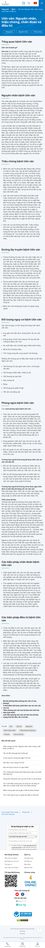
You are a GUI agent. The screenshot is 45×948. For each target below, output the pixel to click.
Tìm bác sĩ (8, 864)
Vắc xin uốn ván (18, 734)
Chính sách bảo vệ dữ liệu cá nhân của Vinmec (22, 929)
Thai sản (6, 734)
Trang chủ (5, 9)
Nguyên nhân (23, 32)
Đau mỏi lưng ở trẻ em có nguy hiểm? (16, 767)
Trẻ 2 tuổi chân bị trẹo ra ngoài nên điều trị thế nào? (21, 795)
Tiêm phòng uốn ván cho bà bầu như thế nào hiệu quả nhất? (21, 711)
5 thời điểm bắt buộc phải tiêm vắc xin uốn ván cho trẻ (22, 707)
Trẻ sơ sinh (7, 282)
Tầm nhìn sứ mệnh (10, 858)
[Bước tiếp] (21, 905)
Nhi (11, 726)
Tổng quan (9, 32)
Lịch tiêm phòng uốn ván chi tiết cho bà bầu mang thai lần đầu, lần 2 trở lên (20, 716)
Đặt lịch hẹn (28, 867)
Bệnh (13, 9)
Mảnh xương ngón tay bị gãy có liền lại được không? (21, 790)
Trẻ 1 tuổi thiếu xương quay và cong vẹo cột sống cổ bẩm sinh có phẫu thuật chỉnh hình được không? (21, 785)
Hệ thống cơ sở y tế (11, 861)
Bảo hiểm (27, 864)
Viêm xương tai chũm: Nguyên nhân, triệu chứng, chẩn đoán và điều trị (22, 747)
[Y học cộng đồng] (21, 901)
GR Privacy (22, 931)
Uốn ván (19, 726)
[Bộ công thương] (22, 914)
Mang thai (29, 726)
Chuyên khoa (28, 858)
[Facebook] (22, 894)
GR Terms (22, 933)
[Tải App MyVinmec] (10, 880)
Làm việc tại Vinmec (11, 867)
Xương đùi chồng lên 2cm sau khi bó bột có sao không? (22, 779)
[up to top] (40, 930)
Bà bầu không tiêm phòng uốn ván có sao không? (19, 702)
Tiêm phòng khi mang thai (27, 730)
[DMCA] (22, 920)
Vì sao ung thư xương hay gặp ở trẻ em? (17, 758)
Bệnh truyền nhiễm (9, 730)
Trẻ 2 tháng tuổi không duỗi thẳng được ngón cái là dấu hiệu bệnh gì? (22, 773)
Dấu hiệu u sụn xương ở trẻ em (13, 763)
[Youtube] (17, 894)
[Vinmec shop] (30, 880)
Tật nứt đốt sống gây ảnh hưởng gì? (15, 753)
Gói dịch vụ (28, 861)
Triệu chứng (38, 32)
